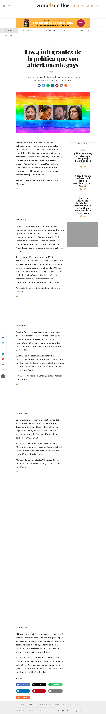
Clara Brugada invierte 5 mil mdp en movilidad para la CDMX (83, 180)
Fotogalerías (48, 31)
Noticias (9, 31)
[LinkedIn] (3, 354)
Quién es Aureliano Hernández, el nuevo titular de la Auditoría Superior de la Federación (83, 205)
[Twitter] (3, 343)
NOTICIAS (52, 44)
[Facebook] (3, 338)
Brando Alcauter (57, 72)
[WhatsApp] (3, 348)
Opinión (9, 36)
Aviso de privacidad (70, 704)
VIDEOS (56, 704)
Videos (67, 31)
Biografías (27, 31)
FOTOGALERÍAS (44, 704)
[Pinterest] (3, 359)
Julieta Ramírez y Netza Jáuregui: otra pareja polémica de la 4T (83, 158)
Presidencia (86, 31)
